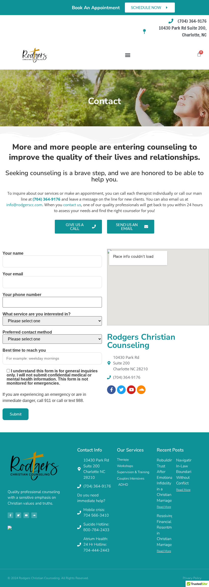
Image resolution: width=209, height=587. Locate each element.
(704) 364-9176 (46, 199)
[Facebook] (111, 389)
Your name (13, 253)
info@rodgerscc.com (24, 204)
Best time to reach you (24, 350)
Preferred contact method (27, 332)
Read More (164, 507)
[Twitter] (121, 389)
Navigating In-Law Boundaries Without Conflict (185, 472)
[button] (127, 55)
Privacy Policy (192, 578)
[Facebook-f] (10, 515)
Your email (13, 274)
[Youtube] (131, 389)
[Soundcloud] (141, 389)
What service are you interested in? (37, 314)
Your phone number (22, 295)
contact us (72, 204)
